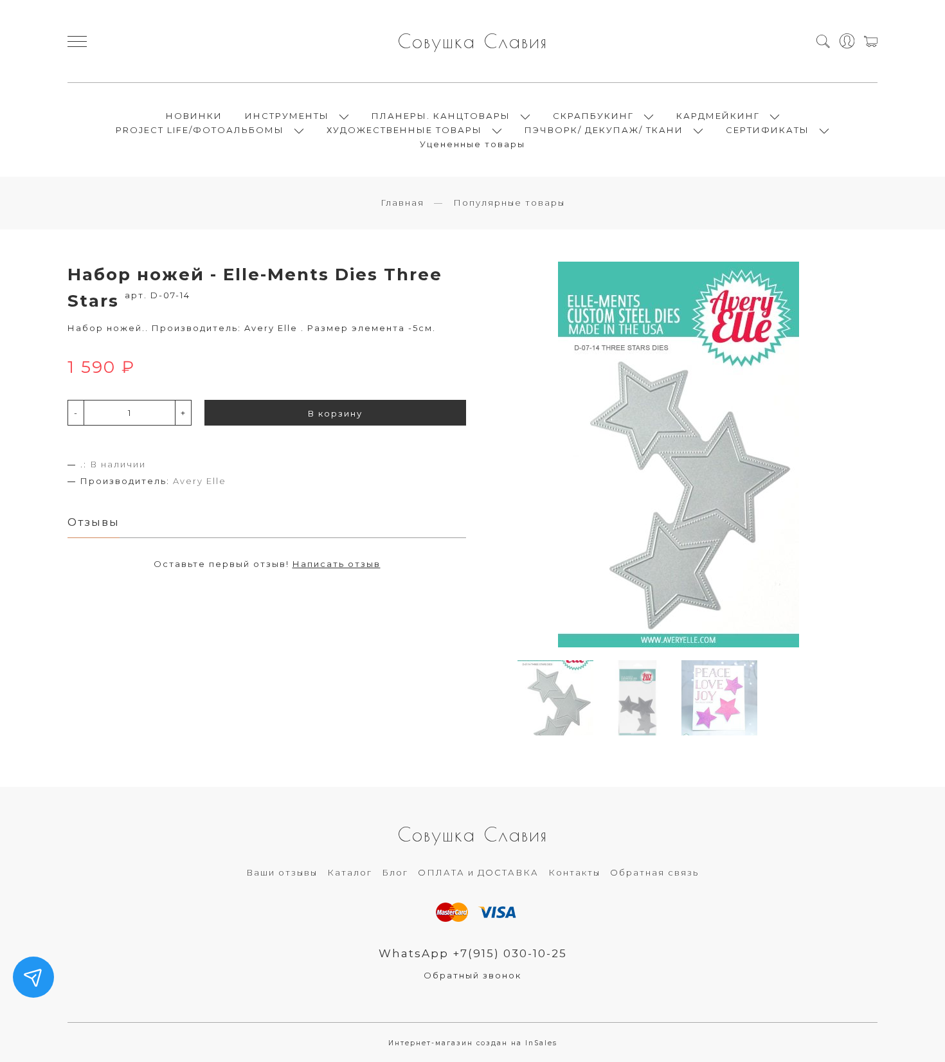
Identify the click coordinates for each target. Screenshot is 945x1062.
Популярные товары (509, 202)
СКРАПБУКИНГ (593, 116)
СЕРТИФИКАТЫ (767, 130)
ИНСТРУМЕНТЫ (287, 116)
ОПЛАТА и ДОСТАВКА (478, 872)
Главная (402, 202)
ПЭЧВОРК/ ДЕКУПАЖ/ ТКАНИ (604, 130)
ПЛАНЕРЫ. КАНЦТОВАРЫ (441, 116)
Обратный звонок (472, 975)
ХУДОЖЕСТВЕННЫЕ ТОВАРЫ (404, 130)
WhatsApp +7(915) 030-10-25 (473, 953)
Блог (395, 872)
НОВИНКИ (194, 116)
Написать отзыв (336, 564)
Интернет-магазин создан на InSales (472, 1043)
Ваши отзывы (282, 872)
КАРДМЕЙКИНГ (718, 116)
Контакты (574, 872)
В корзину (335, 413)
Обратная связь (654, 872)
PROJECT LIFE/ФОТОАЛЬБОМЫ (200, 130)
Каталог (349, 872)
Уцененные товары (472, 144)
